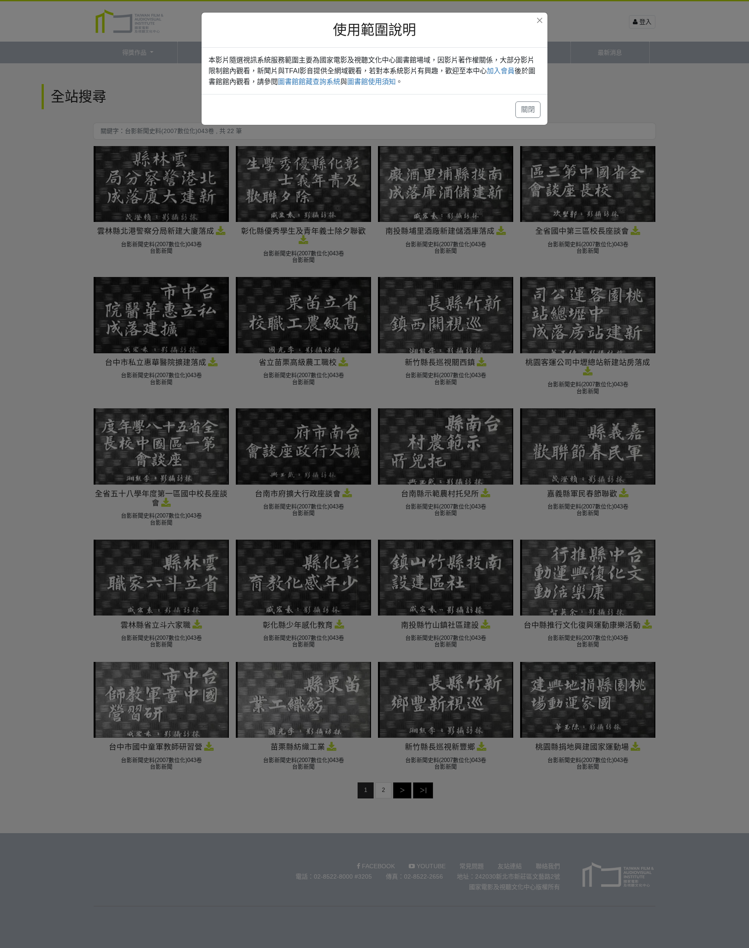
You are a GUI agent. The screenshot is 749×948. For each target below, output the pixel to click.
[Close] (540, 20)
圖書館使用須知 (371, 81)
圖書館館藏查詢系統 (309, 81)
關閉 (528, 109)
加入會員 (501, 71)
